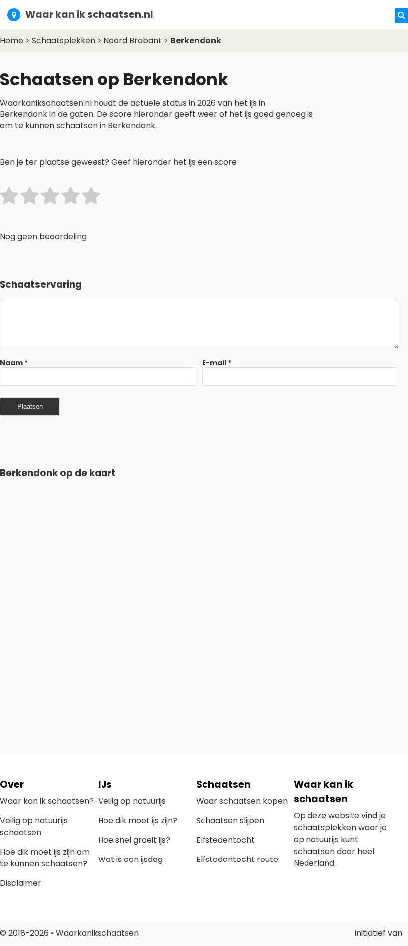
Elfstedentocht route (237, 859)
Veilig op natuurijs (132, 801)
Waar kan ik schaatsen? (47, 801)
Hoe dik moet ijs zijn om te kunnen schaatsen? (45, 857)
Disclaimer (20, 883)
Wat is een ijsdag (130, 859)
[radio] (9, 197)
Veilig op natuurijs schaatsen (34, 826)
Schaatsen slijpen (230, 820)
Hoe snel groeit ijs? (134, 840)
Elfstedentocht (225, 840)
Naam (14, 362)
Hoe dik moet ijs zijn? (137, 820)
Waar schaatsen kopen (242, 801)
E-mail (216, 362)
